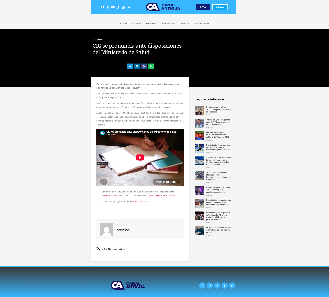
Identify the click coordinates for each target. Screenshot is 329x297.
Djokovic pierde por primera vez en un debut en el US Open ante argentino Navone (218, 147)
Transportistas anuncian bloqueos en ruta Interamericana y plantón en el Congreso (219, 176)
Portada (123, 23)
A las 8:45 (136, 23)
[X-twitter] (107, 7)
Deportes (185, 23)
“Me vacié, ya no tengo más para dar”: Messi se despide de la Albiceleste (218, 122)
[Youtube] (112, 7)
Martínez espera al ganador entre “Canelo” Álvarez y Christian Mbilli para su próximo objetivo (218, 216)
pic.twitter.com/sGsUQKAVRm (162, 195)
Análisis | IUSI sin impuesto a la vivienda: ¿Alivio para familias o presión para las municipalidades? (218, 161)
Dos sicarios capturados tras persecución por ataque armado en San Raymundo (218, 202)
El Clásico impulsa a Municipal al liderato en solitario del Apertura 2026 (217, 134)
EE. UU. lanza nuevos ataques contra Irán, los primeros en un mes (219, 229)
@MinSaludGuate (109, 195)
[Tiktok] (118, 7)
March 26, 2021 (140, 201)
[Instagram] (123, 7)
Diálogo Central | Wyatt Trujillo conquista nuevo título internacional (218, 109)
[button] (130, 66)
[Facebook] (102, 7)
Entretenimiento (202, 23)
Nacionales (151, 23)
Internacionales (169, 23)
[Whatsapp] (128, 7)
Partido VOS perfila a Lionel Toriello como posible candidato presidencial (218, 189)
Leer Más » (209, 115)
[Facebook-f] (225, 285)
